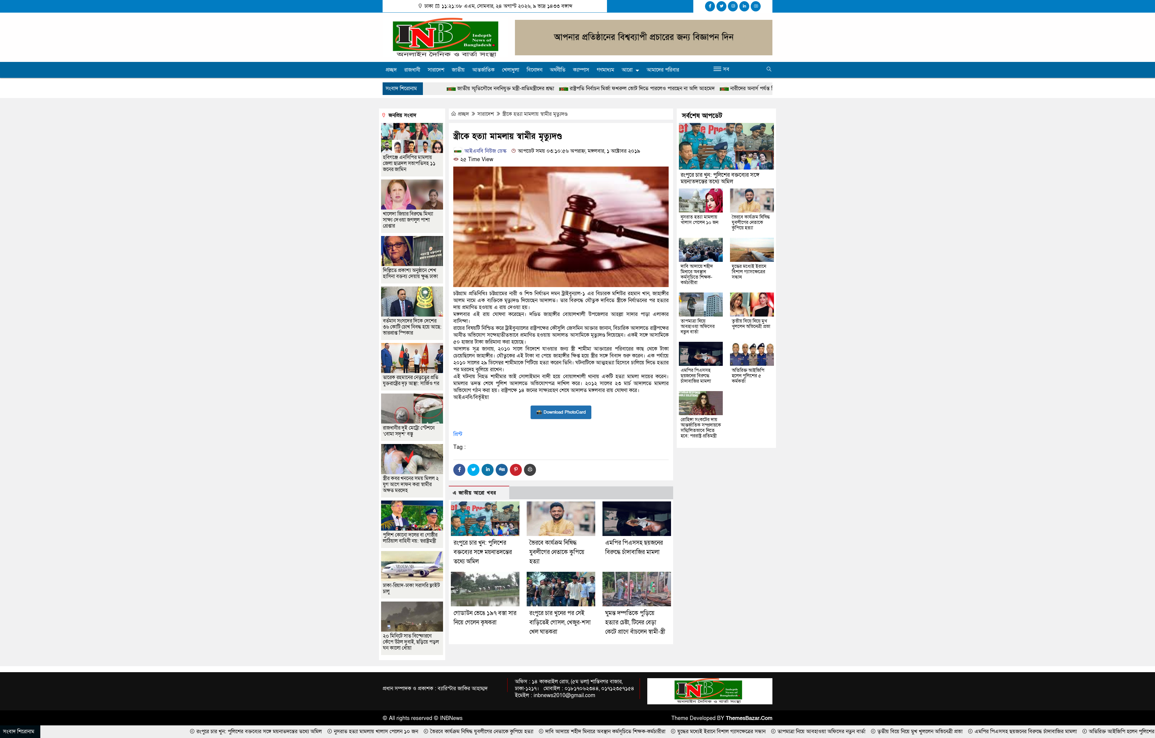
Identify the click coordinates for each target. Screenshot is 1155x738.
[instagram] (733, 6)
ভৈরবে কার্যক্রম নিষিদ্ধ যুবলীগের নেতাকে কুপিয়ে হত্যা (556, 552)
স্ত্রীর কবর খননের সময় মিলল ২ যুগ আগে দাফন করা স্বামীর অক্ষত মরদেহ (411, 484)
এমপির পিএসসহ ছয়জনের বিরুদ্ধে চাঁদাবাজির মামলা (696, 375)
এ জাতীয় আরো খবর (474, 492)
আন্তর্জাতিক (483, 69)
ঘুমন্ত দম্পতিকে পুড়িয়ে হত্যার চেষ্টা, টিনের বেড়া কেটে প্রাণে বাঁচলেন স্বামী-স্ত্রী (635, 622)
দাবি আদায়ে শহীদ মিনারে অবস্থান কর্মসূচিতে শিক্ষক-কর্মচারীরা (697, 274)
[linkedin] (744, 6)
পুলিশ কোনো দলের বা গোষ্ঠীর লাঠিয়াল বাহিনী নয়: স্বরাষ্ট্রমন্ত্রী (410, 537)
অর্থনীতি (557, 69)
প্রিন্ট (457, 434)
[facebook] (710, 6)
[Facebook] (459, 470)
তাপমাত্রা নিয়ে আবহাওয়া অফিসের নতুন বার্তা (698, 326)
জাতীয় (458, 69)
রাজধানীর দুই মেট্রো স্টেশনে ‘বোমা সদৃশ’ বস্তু (409, 430)
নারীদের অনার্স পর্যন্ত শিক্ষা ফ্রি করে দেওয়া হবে (689, 88)
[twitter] (721, 6)
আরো (627, 69)
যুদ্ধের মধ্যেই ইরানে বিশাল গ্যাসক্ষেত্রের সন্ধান (749, 271)
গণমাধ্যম (605, 69)
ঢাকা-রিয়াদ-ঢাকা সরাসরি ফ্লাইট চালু (411, 588)
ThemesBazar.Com (749, 718)
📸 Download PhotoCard (561, 412)
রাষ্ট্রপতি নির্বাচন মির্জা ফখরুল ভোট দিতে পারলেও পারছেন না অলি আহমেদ (555, 88)
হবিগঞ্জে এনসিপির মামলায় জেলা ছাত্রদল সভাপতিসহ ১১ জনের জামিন (409, 163)
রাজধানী (412, 69)
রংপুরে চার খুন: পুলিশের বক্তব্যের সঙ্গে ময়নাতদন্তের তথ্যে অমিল (483, 552)
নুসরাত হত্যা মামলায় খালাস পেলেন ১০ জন (699, 220)
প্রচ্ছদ (391, 69)
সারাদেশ (436, 69)
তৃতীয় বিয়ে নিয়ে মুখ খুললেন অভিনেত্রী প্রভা (751, 324)
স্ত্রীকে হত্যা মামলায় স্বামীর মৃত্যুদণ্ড (535, 114)
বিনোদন (534, 69)
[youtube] (756, 6)
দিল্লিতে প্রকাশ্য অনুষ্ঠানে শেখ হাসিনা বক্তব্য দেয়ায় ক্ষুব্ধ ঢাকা (410, 273)
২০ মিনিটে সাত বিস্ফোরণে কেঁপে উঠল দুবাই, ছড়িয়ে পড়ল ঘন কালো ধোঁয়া (411, 641)
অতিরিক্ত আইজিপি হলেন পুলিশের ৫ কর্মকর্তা (748, 375)
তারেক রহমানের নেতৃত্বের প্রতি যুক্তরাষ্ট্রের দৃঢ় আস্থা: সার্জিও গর (411, 380)
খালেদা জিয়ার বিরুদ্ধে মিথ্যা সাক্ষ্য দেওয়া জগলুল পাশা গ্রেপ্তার (408, 219)
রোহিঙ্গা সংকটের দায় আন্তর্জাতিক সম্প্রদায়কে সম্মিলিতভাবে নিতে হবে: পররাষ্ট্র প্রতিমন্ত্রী (701, 427)
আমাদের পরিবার (663, 69)
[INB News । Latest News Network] (445, 36)
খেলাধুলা (510, 69)
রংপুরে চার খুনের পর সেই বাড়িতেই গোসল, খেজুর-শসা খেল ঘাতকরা (560, 622)
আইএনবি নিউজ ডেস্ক (485, 151)
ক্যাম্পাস (581, 69)
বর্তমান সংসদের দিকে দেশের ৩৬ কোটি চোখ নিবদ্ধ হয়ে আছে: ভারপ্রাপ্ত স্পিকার (412, 326)
